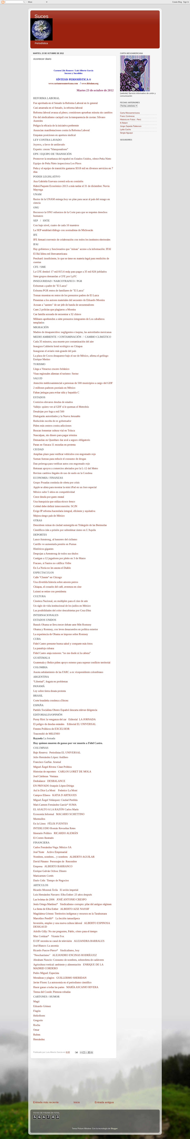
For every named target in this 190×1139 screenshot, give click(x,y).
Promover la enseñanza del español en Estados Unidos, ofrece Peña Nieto (72, 158)
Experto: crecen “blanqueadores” (50, 149)
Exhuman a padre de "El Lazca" (50, 285)
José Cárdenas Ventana (45, 776)
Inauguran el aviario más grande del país (54, 351)
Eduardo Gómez (42, 1006)
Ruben (36, 1034)
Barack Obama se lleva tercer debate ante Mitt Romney (62, 624)
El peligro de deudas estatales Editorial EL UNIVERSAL (64, 724)
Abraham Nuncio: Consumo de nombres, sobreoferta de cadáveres (68, 959)
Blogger (114, 1128)
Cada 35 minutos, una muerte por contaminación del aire (63, 341)
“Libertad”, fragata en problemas (50, 681)
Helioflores (39, 1015)
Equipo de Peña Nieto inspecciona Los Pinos (57, 163)
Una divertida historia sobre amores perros (55, 582)
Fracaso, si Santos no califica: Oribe (52, 563)
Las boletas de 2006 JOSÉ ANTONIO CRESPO (60, 899)
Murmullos (39, 818)
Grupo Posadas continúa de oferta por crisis (56, 482)
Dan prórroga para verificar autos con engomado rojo (61, 463)
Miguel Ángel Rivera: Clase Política (52, 766)
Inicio (77, 1102)
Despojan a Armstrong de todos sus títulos (55, 553)
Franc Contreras (127, 116)
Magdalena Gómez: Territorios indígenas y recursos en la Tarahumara (70, 913)
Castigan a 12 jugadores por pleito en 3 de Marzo (59, 558)
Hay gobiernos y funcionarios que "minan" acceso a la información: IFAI (72, 249)
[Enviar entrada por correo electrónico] (76, 1052)
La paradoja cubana (43, 648)
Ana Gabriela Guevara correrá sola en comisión (58, 181)
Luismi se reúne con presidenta (49, 591)
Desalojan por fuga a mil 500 (48, 411)
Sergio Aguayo (126, 133)
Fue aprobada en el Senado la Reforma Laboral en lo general (65, 103)
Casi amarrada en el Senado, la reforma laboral (57, 107)
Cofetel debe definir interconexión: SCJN (55, 506)
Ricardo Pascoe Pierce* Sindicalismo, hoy (56, 950)
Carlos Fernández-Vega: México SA (52, 847)
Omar (36, 1029)
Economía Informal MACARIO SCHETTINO (58, 814)
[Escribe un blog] (83, 1052)
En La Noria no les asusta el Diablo (52, 567)
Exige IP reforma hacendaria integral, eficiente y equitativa (64, 510)
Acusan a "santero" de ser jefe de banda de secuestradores (63, 304)
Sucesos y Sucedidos (41, 25)
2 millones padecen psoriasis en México (54, 387)
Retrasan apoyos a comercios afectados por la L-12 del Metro (65, 468)
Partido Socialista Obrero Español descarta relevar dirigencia (65, 709)
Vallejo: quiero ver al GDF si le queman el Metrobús (61, 406)
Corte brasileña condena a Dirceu (50, 700)
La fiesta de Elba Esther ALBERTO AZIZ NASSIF (61, 908)
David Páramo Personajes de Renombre (55, 861)
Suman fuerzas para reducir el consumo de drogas (59, 458)
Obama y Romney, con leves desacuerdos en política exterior (65, 629)
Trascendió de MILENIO (46, 733)
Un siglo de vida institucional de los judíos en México (62, 605)
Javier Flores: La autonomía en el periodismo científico (62, 982)
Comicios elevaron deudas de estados (53, 402)
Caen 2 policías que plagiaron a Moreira (54, 309)
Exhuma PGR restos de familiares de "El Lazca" (58, 290)
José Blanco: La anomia (46, 945)
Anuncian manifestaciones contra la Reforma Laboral (61, 130)
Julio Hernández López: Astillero (50, 757)
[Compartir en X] (86, 1052)
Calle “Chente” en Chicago (47, 577)
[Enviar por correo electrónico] (81, 1052)
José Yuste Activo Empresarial (50, 852)
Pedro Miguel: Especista (46, 973)
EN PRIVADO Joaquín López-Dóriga (53, 785)
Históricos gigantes (43, 548)
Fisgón (37, 1010)
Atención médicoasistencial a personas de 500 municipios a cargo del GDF (73, 383)
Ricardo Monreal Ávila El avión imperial (55, 889)
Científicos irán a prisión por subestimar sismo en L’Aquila (64, 529)
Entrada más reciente (46, 1102)
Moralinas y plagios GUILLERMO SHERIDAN (60, 977)
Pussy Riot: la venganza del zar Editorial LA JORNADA (64, 719)
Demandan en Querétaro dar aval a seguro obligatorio (61, 439)
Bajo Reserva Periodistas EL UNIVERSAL (57, 752)
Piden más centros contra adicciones (52, 425)
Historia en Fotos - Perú (130, 119)
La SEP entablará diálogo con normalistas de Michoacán (63, 230)
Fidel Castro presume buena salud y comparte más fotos (62, 643)
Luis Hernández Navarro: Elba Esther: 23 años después (62, 894)
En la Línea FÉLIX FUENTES (50, 823)
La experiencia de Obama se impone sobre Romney (60, 634)
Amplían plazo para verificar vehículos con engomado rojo (64, 454)
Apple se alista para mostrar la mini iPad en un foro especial (65, 487)
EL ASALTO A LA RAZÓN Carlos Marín (56, 809)
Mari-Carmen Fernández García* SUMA (55, 804)
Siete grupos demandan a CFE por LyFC (55, 276)
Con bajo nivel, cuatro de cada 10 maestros (56, 225)
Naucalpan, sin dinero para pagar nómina (55, 435)
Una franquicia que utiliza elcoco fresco (54, 501)
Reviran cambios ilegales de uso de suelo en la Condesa (62, 473)
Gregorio (38, 1020)
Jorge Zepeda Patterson (130, 126)
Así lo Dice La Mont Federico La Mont (55, 790)
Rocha (36, 1025)
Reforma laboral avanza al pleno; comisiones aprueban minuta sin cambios (72, 112)
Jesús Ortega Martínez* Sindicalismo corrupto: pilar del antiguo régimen (72, 904)
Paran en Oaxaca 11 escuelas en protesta (54, 444)
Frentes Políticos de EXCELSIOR (51, 728)
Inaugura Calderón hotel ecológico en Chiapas (57, 346)
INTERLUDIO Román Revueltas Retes (54, 828)
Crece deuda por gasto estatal (48, 496)
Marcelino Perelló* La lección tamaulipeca (56, 918)
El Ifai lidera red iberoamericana (50, 253)
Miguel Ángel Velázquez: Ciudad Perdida (55, 800)
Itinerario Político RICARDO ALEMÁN (55, 833)
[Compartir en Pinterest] (91, 1052)
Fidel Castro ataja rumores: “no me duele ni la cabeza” (62, 653)
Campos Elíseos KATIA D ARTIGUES (55, 795)
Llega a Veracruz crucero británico (51, 368)
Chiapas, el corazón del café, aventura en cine (57, 586)
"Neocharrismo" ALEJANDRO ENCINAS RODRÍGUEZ (65, 955)
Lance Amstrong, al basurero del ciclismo (55, 539)
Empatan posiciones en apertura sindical (54, 135)
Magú (36, 1001)
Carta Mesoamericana (130, 113)
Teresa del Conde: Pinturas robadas (52, 991)
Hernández (39, 1039)
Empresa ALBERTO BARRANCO (52, 866)
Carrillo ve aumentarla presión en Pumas (54, 544)
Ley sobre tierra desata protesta (49, 690)
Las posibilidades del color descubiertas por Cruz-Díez (62, 610)
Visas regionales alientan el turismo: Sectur (55, 373)
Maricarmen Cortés (43, 875)
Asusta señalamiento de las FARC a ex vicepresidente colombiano (68, 672)
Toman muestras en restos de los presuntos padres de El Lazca (66, 295)
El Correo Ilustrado (43, 837)
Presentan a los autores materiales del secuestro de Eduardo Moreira (69, 300)
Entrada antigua (104, 1102)
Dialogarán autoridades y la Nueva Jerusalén (56, 416)
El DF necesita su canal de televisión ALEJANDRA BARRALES (68, 940)
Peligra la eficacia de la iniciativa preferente (56, 125)
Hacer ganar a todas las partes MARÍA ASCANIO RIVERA (65, 987)
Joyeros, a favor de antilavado (49, 144)
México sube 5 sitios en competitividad (54, 491)
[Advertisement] (73, 1079)
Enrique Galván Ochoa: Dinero (49, 871)
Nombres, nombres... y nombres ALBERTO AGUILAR (64, 856)
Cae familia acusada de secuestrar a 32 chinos (57, 314)
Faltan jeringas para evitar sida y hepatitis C (56, 392)
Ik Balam (124, 123)
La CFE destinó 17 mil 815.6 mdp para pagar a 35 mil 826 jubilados (70, 271)
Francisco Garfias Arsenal (47, 761)
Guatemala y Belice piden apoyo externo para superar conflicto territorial (71, 662)
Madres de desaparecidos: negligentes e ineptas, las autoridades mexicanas (72, 332)
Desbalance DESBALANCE (49, 780)
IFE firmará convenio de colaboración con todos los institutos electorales (71, 239)
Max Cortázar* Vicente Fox (48, 936)
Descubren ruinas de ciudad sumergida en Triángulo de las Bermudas (70, 525)
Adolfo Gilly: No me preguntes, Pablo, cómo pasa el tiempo (65, 931)
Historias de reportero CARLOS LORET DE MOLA (62, 771)
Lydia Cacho (125, 129)
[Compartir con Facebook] (89, 1052)
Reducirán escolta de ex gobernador (52, 420)
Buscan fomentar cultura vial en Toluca (54, 430)
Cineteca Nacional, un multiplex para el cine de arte (60, 601)
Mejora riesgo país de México (49, 515)
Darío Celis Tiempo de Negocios (51, 880)
